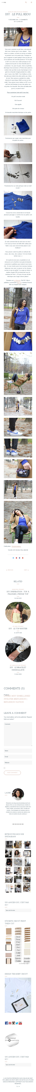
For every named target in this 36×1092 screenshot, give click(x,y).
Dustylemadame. (16, 546)
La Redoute (17, 280)
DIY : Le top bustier (18, 629)
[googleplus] (17, 824)
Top (17, 1086)
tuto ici (19, 282)
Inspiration (15, 589)
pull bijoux (24, 550)
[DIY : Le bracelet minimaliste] (18, 649)
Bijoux (9, 11)
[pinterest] (21, 824)
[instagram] (23, 824)
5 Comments (23, 19)
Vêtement (25, 11)
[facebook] (15, 824)
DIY (14, 550)
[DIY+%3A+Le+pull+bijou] (13, 558)
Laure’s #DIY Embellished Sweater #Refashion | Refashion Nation (17, 699)
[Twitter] (13, 824)
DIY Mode (14, 11)
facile (18, 550)
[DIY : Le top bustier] (18, 612)
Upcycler (19, 11)
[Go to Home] (12, 2)
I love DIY (19, 21)
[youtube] (19, 824)
